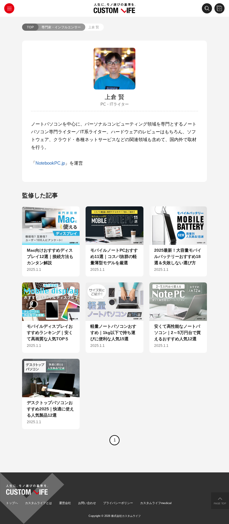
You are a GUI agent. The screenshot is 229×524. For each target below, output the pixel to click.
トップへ (12, 503)
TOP (30, 27)
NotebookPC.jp (50, 163)
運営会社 (65, 503)
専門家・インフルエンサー (61, 27)
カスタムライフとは (38, 503)
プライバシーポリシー (118, 503)
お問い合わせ (87, 503)
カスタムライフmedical (155, 503)
